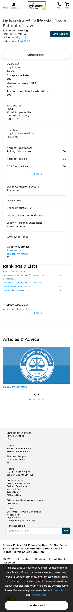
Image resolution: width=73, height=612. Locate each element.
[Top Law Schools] (36, 365)
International (14, 489)
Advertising (13, 492)
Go (66, 530)
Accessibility (13, 514)
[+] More (36, 173)
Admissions (35, 55)
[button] (30, 399)
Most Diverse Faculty (16, 286)
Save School (60, 33)
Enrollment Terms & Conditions (24, 511)
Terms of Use (38, 594)
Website (24, 40)
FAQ (9, 439)
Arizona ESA (13, 503)
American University (16, 309)
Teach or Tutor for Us (18, 483)
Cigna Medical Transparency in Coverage (21, 519)
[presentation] (35, 394)
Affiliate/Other (14, 495)
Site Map (38, 551)
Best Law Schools (14, 271)
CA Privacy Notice (35, 545)
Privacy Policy (59, 590)
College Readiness (17, 486)
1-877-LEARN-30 (16, 436)
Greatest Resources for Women (23, 282)
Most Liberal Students (17, 290)
